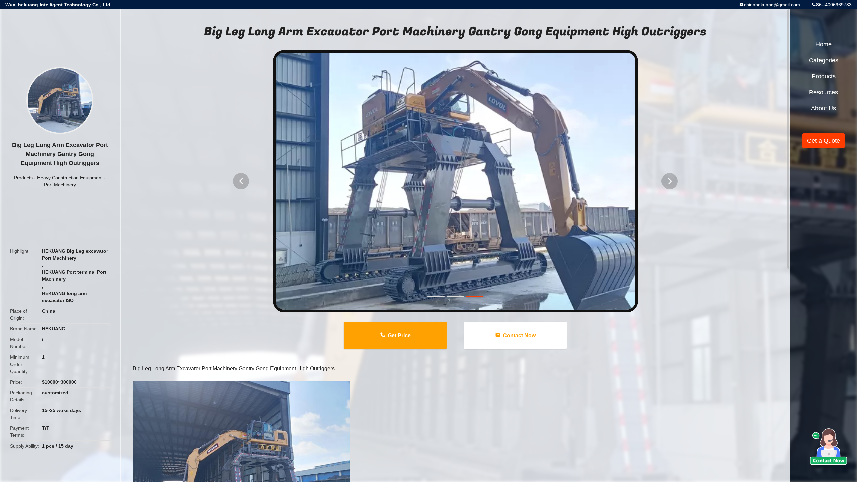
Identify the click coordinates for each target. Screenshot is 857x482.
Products (23, 177)
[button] (241, 181)
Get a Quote (823, 140)
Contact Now (519, 335)
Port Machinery (60, 184)
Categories (823, 60)
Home (823, 44)
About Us (823, 108)
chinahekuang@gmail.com (772, 4)
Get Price (399, 335)
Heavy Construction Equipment (70, 177)
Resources (823, 92)
